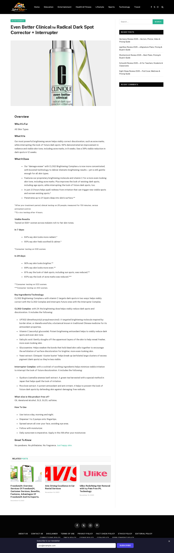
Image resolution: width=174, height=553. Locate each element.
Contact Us (37, 534)
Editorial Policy (143, 534)
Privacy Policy (85, 534)
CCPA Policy (103, 538)
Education (48, 7)
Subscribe (125, 545)
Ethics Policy (125, 534)
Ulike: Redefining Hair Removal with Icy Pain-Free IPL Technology (95, 489)
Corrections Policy (50, 538)
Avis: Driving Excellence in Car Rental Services (60, 487)
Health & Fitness (83, 7)
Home (37, 7)
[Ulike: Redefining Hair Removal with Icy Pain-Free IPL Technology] (95, 474)
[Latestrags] (19, 7)
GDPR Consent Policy (123, 538)
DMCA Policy (70, 538)
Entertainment (64, 7)
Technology (124, 7)
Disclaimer (52, 534)
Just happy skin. (64, 445)
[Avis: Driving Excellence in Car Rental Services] (60, 474)
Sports (111, 7)
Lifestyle (100, 7)
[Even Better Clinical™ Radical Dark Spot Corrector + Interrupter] (61, 73)
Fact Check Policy (105, 534)
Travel (137, 7)
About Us (23, 534)
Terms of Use (68, 534)
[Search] (162, 7)
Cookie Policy (86, 538)
